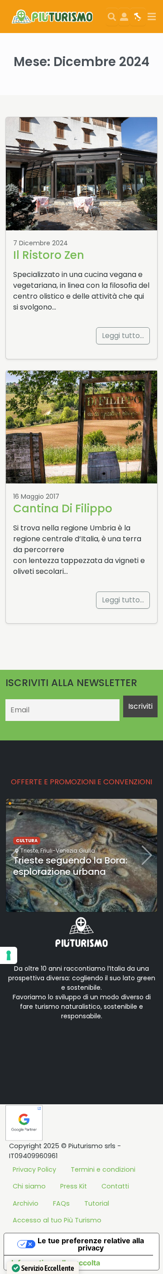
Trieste (29, 850)
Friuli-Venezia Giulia (67, 850)
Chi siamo (29, 1186)
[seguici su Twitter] (49, 1044)
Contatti (115, 1186)
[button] (49, 903)
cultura (27, 841)
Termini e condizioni (103, 1169)
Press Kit (73, 1186)
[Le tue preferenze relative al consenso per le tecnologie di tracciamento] (8, 955)
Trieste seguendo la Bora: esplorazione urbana (70, 866)
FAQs (61, 1203)
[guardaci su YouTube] (63, 1044)
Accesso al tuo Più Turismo (57, 1220)
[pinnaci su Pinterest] (92, 1044)
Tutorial (96, 1203)
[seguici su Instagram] (78, 1044)
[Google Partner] (24, 1122)
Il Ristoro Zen (48, 255)
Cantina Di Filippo (62, 508)
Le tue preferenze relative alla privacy (91, 1244)
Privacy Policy (34, 1169)
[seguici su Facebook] (34, 1044)
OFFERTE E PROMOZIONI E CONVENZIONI (81, 782)
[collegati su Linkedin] (20, 1044)
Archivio (25, 1203)
